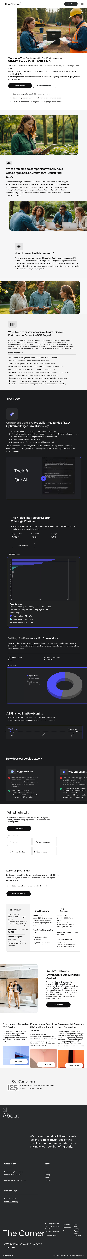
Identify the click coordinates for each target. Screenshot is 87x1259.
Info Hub (77, 1236)
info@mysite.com (51, 1235)
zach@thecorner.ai (16, 1172)
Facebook (67, 1228)
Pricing (47, 1175)
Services (76, 1226)
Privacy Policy (8, 1255)
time (16, 880)
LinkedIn (66, 1225)
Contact (48, 1180)
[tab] (14, 554)
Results (77, 1231)
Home (47, 1172)
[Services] (81, 1226)
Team (47, 1177)
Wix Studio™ (79, 1255)
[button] (44, 85)
